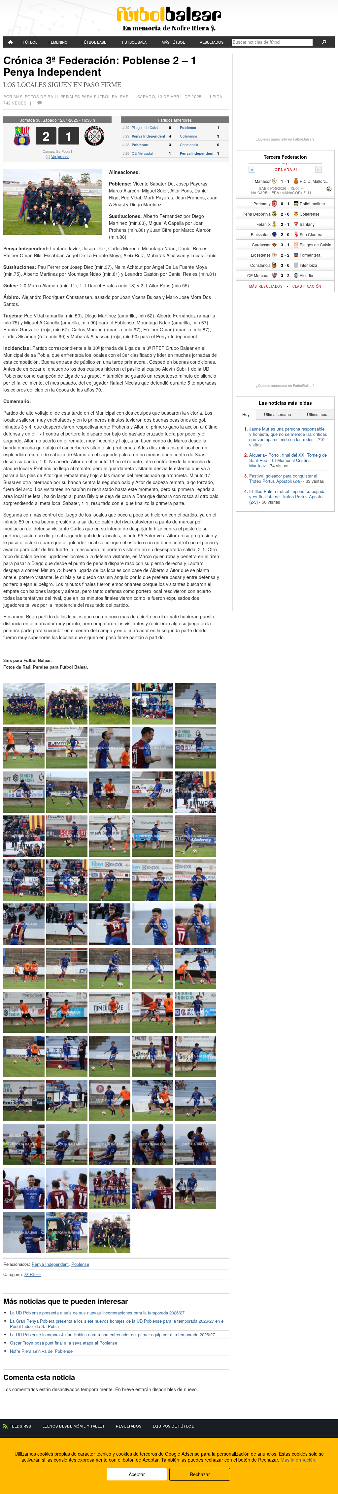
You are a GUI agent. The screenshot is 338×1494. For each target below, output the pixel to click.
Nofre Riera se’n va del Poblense (41, 1351)
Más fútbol (173, 42)
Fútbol (30, 42)
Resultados (211, 42)
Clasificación (306, 286)
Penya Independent (148, 136)
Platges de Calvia (145, 127)
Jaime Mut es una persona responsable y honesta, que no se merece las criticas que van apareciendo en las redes (288, 434)
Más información (298, 1459)
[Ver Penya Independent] (94, 144)
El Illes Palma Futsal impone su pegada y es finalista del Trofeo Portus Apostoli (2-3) (287, 496)
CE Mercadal (142, 153)
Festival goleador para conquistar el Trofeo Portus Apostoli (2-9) (283, 478)
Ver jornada (60, 156)
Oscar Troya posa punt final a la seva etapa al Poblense (63, 1343)
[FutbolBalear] (10, 42)
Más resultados (266, 286)
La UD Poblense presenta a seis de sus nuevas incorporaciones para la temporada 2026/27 (97, 1312)
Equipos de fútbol (173, 1426)
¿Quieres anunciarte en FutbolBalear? (285, 139)
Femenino (58, 42)
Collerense (188, 136)
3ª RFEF (32, 1274)
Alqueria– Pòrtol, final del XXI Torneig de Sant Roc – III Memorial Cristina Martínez (288, 460)
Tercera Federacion (285, 157)
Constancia (189, 144)
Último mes (317, 414)
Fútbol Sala (134, 42)
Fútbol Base (94, 42)
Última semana (277, 414)
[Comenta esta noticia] (39, 102)
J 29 (125, 127)
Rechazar (200, 1474)
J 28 (125, 144)
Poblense (188, 127)
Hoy (246, 414)
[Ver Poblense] (22, 144)
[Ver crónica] (329, 189)
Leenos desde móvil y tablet (74, 1426)
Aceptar (137, 1474)
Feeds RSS (20, 1426)
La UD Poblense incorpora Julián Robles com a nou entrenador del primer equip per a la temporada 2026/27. (113, 1334)
